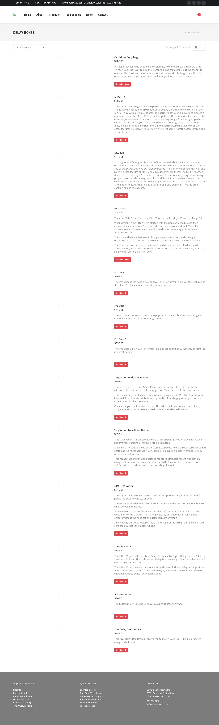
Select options (122, 84)
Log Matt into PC (88, 689)
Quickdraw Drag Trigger (127, 57)
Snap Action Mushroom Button (131, 377)
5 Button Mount (123, 594)
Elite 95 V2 (120, 208)
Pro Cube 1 (120, 305)
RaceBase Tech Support (91, 693)
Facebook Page (87, 705)
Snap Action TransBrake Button (131, 430)
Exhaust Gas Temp (22, 702)
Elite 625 (119, 152)
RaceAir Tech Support (90, 699)
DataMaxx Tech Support (92, 696)
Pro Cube (119, 272)
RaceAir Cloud (20, 693)
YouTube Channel (88, 702)
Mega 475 (120, 96)
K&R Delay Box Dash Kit (127, 629)
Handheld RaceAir (22, 699)
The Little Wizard (123, 546)
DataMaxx (18, 689)
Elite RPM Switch (123, 485)
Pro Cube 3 (120, 339)
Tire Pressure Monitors (24, 705)
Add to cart (121, 140)
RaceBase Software (23, 696)
